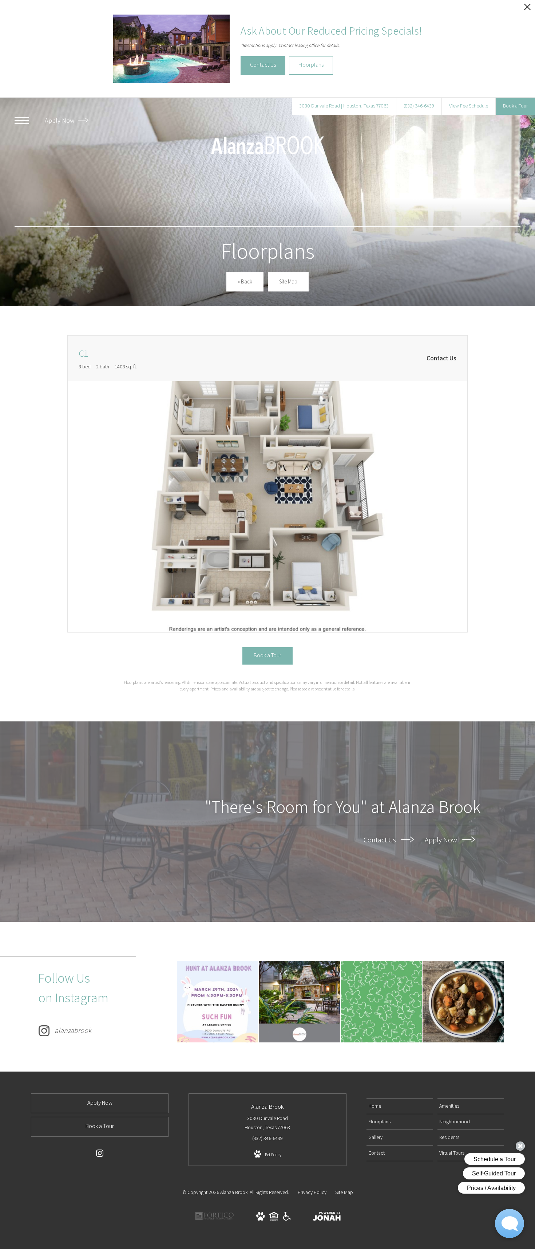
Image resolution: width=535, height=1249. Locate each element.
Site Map (344, 1192)
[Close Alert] (527, 9)
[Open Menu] (22, 120)
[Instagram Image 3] (381, 1001)
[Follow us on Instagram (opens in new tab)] (99, 1155)
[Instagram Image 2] (299, 1001)
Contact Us (380, 839)
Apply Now (60, 120)
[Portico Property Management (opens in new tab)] (214, 1218)
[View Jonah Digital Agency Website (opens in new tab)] (327, 1217)
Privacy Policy (312, 1192)
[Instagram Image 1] (217, 1001)
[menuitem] (399, 1106)
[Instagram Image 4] (463, 1001)
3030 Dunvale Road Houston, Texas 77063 (267, 1123)
